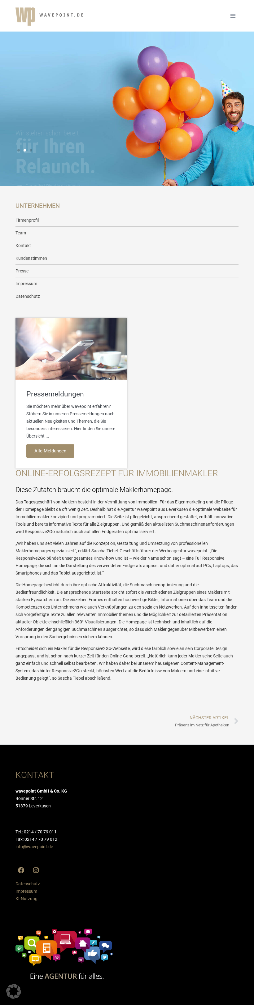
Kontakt (23, 245)
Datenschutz (27, 296)
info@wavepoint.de (34, 846)
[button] (18, 150)
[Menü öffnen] (233, 15)
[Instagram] (36, 870)
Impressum (26, 283)
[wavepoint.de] (49, 16)
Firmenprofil (27, 220)
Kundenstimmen (31, 258)
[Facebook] (21, 870)
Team (20, 232)
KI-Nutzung (26, 898)
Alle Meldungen (50, 451)
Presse (21, 270)
